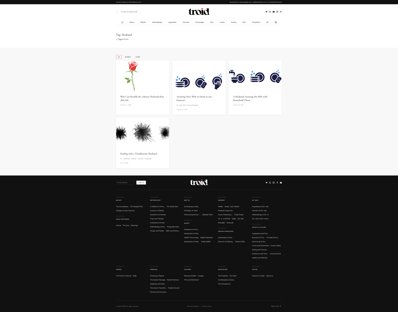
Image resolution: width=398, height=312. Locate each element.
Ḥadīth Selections (206, 237)
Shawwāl (230, 223)
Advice (118, 225)
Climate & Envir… (273, 237)
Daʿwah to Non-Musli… (260, 219)
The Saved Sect (172, 206)
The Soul (126, 225)
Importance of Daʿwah (260, 206)
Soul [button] (212, 22)
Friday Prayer (239, 215)
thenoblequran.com (135, 2)
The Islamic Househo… (158, 288)
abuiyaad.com (234, 2)
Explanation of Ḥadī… (192, 241)
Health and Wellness (260, 258)
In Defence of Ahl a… (157, 206)
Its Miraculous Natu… (191, 206)
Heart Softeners (122, 219)
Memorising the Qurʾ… (192, 215)
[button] (117, 12)
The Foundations (122, 206)
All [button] (119, 57)
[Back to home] (199, 11)
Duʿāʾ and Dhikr (224, 219)
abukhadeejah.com (245, 2)
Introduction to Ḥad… (191, 233)
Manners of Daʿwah (259, 210)
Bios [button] (244, 22)
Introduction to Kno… (225, 237)
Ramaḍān (221, 223)
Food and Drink (275, 254)
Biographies (223, 269)
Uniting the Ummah (157, 223)
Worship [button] (186, 22)
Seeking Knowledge (225, 231)
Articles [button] (128, 57)
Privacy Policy (207, 306)
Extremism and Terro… (260, 254)
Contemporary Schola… (226, 280)
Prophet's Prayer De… (226, 210)
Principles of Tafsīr (191, 210)
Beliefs (119, 200)
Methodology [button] (157, 22)
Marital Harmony (173, 280)
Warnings (134, 225)
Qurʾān (187, 200)
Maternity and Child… (158, 284)
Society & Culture (259, 227)
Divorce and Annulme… (158, 292)
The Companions (224, 284)
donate (118, 2)
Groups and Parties (157, 231)
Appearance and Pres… (260, 233)
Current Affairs (275, 246)
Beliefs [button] (143, 22)
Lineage (200, 276)
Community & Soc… (259, 241)
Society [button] (233, 22)
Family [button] (222, 22)
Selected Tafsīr (207, 215)
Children (187, 269)
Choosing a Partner (157, 276)
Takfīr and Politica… (173, 231)
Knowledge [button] (199, 22)
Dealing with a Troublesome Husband (138, 153)
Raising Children (190, 276)
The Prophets (223, 276)
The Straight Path (136, 206)
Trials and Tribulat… (157, 219)
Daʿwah (255, 200)
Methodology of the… (158, 227)
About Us (269, 276)
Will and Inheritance (191, 280)
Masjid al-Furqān (258, 276)
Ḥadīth (186, 223)
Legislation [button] (172, 22)
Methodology (155, 200)
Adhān (220, 206)
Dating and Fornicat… (259, 250)
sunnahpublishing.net (275, 2)
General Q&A (240, 241)
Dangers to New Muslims (125, 210)
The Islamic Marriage (157, 280)
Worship (221, 200)
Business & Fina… (258, 237)
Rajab (234, 219)
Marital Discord (173, 288)
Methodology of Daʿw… (260, 215)
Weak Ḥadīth (206, 241)
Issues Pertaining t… (225, 215)
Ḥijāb (135, 276)
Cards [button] (138, 57)
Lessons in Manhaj (157, 210)
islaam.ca (125, 2)
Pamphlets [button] (256, 22)
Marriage (153, 269)
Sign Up (141, 183)
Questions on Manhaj (158, 215)
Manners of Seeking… (226, 241)
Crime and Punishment (260, 246)
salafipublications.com (260, 2)
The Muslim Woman (123, 276)
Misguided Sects (173, 227)
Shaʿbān (240, 219)
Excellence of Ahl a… (191, 229)
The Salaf (232, 276)
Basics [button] (132, 22)
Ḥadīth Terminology (191, 237)
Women (119, 269)
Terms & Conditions (193, 306)
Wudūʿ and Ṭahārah (231, 206)
